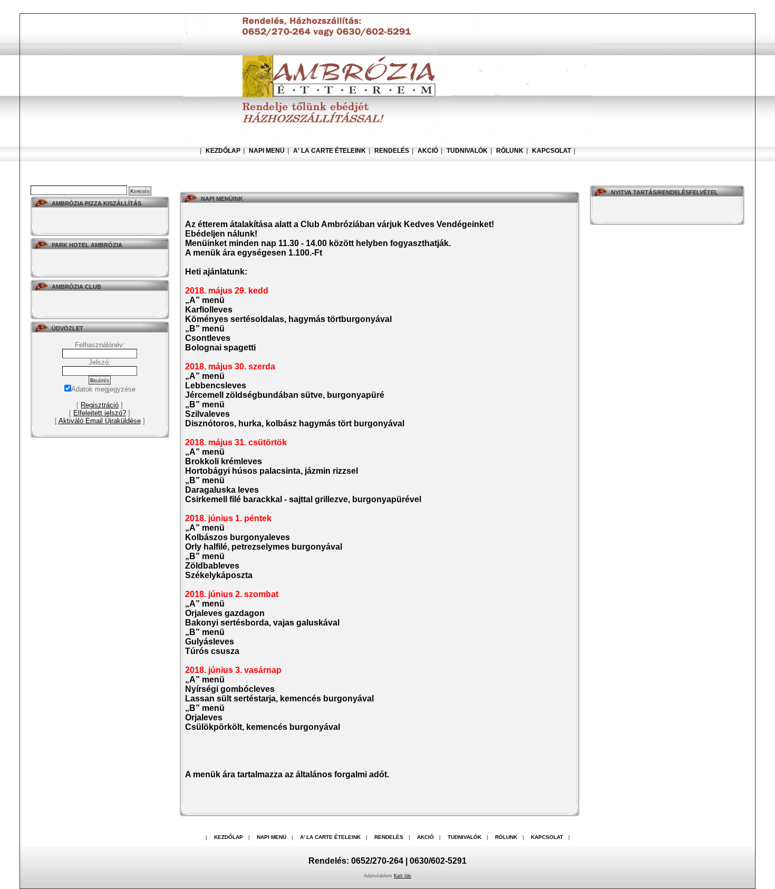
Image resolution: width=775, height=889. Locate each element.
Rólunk (510, 150)
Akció (428, 150)
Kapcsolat (551, 150)
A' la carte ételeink (329, 150)
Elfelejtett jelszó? (99, 413)
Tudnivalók (467, 150)
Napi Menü (267, 150)
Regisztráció (100, 405)
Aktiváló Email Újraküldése (100, 421)
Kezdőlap (223, 150)
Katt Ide (402, 875)
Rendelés (391, 150)
